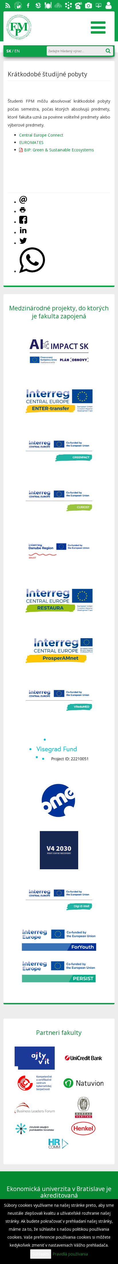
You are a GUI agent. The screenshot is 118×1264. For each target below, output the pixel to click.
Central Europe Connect (41, 135)
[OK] (111, 49)
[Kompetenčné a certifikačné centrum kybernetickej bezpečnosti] (35, 1082)
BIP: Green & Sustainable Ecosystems (59, 149)
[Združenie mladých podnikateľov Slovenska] (35, 1128)
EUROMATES (31, 142)
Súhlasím (40, 1254)
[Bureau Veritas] (83, 1107)
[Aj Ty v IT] (35, 1057)
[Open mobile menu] (97, 25)
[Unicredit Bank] (83, 1057)
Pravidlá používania (70, 1254)
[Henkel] (83, 1128)
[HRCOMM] (59, 1142)
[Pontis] (35, 1107)
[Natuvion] (83, 1082)
